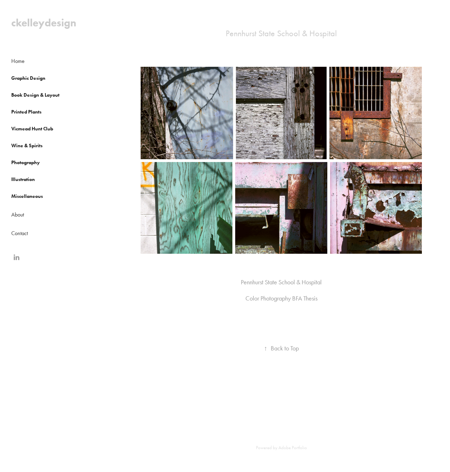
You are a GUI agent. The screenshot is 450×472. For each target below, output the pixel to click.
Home (18, 61)
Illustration (23, 179)
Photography (25, 163)
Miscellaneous (27, 196)
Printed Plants (26, 112)
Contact (19, 233)
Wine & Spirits (27, 146)
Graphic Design (28, 78)
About (17, 214)
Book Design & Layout (35, 95)
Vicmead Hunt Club (32, 129)
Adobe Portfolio (292, 447)
